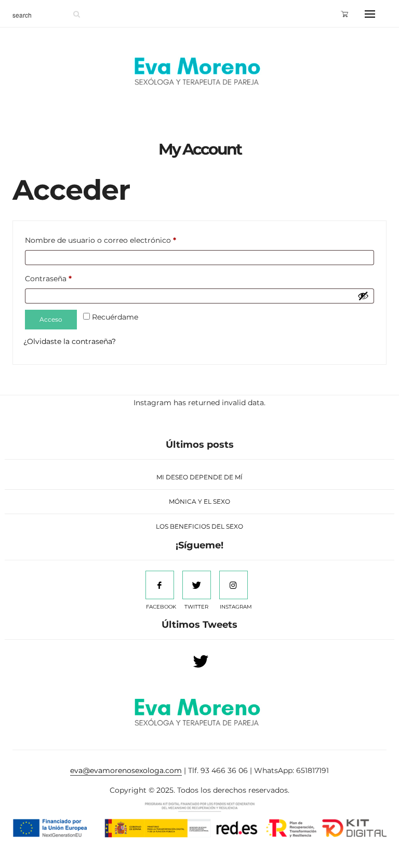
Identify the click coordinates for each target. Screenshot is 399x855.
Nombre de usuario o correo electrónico (100, 240)
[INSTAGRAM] (233, 585)
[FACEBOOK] (159, 585)
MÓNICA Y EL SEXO (199, 501)
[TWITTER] (196, 585)
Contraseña (48, 278)
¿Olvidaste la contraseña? (69, 341)
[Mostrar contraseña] (363, 295)
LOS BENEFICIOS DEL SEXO (199, 526)
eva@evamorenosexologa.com (126, 770)
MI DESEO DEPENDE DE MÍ (199, 477)
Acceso (50, 319)
